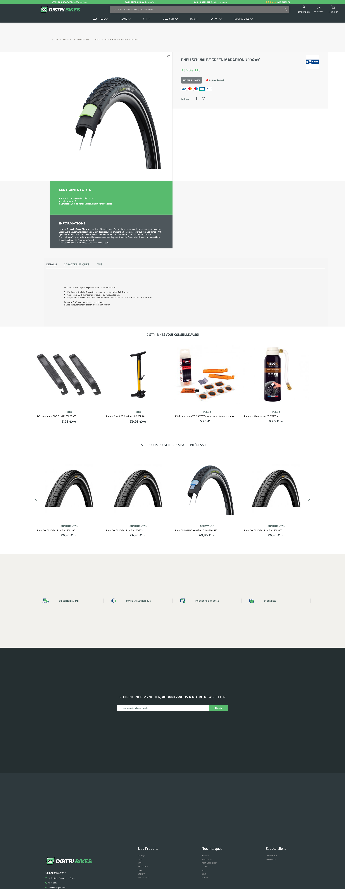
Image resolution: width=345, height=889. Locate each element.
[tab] (51, 264)
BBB (69, 412)
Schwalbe (207, 526)
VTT (139, 863)
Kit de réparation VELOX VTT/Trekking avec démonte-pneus (204, 416)
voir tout (205, 878)
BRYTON (205, 856)
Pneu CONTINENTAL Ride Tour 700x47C (263, 530)
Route (140, 859)
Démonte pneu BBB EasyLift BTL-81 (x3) (56, 416)
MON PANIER (271, 859)
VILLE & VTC (143, 867)
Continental (69, 526)
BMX (140, 870)
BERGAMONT (207, 859)
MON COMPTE (271, 856)
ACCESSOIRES (144, 878)
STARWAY (206, 867)
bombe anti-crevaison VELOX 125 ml (261, 416)
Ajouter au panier (191, 80)
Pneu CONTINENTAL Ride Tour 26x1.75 (124, 530)
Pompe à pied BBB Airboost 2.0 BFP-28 (125, 416)
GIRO (204, 874)
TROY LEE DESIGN (209, 863)
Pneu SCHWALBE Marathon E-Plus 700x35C (196, 530)
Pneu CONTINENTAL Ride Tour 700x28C (56, 530)
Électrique (142, 856)
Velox (207, 412)
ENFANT (141, 874)
